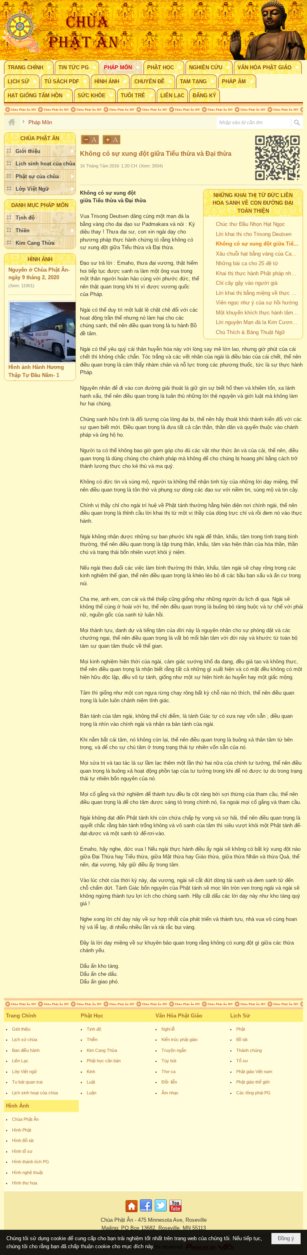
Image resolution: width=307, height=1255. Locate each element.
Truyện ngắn (173, 1050)
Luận (91, 1092)
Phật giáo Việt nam (254, 1071)
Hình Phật (21, 1130)
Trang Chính (21, 1016)
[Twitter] (160, 1212)
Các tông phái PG (253, 1092)
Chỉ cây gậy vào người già (246, 283)
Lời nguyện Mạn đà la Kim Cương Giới (258, 322)
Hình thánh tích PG (30, 1161)
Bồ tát (241, 1039)
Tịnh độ (94, 1029)
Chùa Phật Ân (25, 1119)
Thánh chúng (249, 1050)
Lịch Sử (240, 1016)
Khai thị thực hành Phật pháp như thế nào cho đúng (258, 273)
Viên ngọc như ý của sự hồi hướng (257, 303)
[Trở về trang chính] (133, 1212)
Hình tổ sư (22, 1151)
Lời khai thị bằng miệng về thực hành (258, 293)
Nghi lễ (168, 1029)
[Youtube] (175, 1212)
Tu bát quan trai (27, 1082)
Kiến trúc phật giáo (179, 1039)
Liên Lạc (20, 1060)
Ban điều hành (26, 1050)
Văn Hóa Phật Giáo (178, 1016)
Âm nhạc (170, 1092)
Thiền (92, 1039)
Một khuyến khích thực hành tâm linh (258, 313)
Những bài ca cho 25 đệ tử (247, 263)
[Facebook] (146, 1212)
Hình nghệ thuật (27, 1172)
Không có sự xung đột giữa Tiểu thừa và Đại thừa (258, 244)
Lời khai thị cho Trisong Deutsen (253, 234)
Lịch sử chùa (24, 1039)
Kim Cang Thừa (102, 1050)
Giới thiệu (21, 1029)
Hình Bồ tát (23, 1140)
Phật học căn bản (104, 1060)
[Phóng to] (112, 139)
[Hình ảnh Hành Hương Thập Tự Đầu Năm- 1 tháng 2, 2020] (50, 326)
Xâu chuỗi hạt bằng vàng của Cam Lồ (258, 254)
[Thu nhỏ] (90, 139)
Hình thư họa (24, 1182)
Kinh (91, 1071)
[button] (29, 67)
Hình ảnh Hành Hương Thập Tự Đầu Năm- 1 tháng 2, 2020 (36, 368)
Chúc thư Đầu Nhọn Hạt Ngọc (250, 224)
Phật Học (92, 1016)
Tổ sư (242, 1060)
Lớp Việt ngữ (24, 1071)
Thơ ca (168, 1071)
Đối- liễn (169, 1082)
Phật (240, 1029)
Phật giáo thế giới (252, 1082)
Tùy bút (168, 1060)
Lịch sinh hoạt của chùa (35, 1092)
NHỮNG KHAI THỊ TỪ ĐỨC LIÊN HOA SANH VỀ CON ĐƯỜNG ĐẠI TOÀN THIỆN (253, 203)
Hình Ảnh (40, 259)
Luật (91, 1082)
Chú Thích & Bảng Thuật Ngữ (250, 332)
